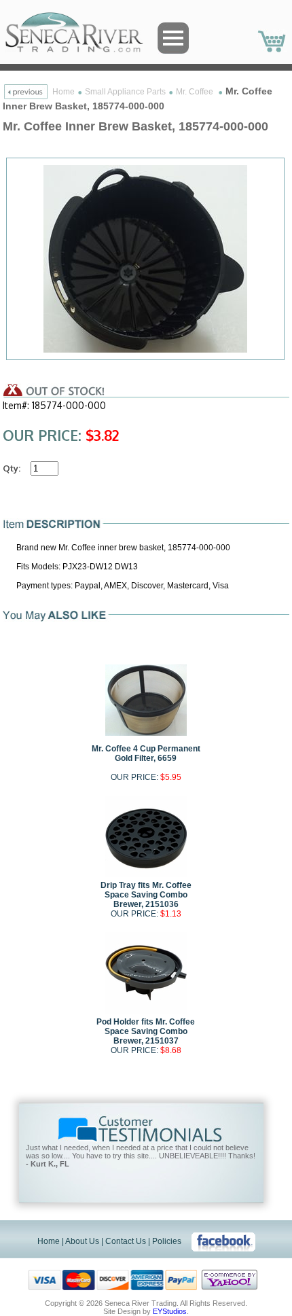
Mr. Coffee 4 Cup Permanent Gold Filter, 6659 (146, 753)
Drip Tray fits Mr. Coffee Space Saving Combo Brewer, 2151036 (146, 895)
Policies (166, 1241)
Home (63, 91)
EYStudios (170, 1311)
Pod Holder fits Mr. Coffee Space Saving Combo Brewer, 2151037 (145, 1031)
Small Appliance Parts (125, 91)
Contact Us (125, 1241)
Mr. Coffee (195, 91)
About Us (82, 1241)
